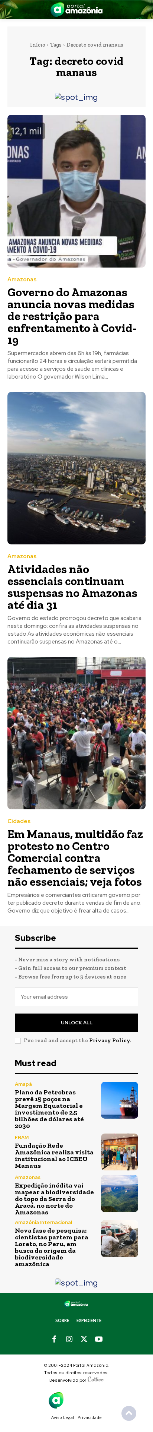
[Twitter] (83, 1339)
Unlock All (76, 1023)
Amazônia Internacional (43, 1222)
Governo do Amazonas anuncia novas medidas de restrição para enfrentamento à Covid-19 (71, 316)
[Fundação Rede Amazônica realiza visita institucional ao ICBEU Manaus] (119, 1152)
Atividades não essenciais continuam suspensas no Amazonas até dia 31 (72, 587)
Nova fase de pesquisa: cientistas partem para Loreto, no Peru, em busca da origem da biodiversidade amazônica (51, 1247)
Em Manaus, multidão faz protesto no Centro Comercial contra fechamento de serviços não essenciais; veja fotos (75, 858)
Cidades (18, 821)
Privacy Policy (109, 1040)
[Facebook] (54, 1339)
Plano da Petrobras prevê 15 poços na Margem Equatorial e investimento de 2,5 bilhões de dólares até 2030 (49, 1109)
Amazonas (21, 279)
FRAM (22, 1137)
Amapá (23, 1084)
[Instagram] (69, 1339)
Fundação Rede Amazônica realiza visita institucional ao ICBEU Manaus (54, 1155)
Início (37, 44)
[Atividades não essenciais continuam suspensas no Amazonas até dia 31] (76, 468)
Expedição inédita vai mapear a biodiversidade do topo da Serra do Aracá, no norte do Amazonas (54, 1198)
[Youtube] (98, 1339)
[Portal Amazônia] (76, 9)
